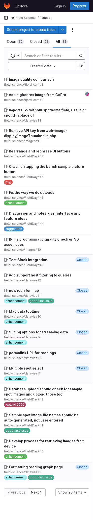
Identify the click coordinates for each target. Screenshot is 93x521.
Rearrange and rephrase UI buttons (39, 151)
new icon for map (24, 290)
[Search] (81, 56)
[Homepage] (7, 6)
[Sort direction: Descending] (81, 66)
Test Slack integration (28, 260)
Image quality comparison (31, 79)
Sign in (60, 6)
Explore (21, 6)
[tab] (15, 42)
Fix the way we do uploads (31, 192)
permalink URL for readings (32, 353)
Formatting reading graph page (36, 467)
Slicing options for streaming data (38, 332)
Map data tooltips (24, 311)
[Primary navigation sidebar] (6, 18)
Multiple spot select (26, 368)
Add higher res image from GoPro (37, 95)
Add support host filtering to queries (40, 275)
